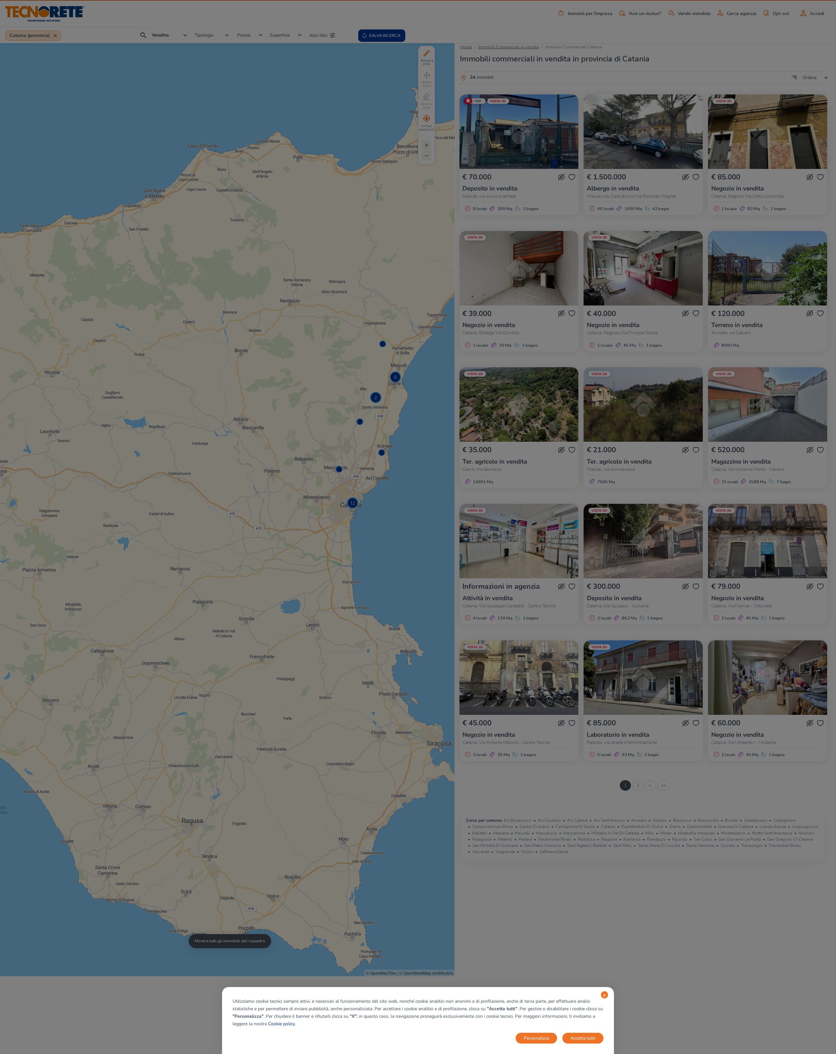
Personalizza (536, 1038)
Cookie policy (281, 1024)
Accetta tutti (583, 1038)
